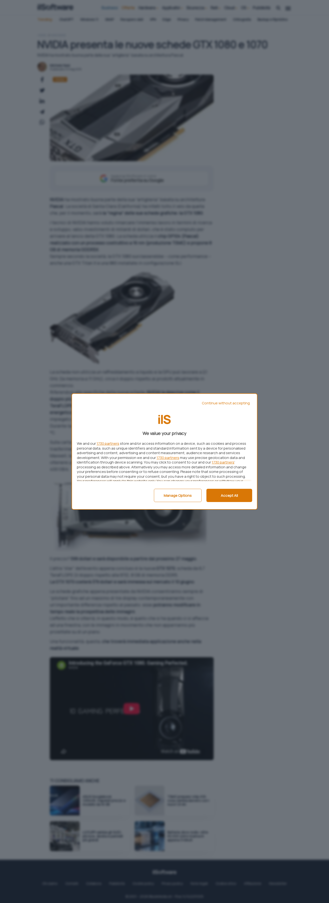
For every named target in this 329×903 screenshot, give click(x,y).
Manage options (178, 495)
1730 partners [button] (108, 443)
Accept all (229, 495)
